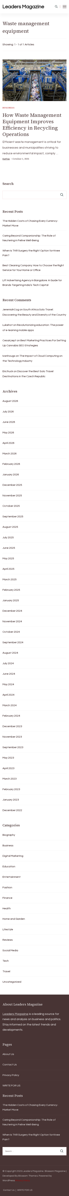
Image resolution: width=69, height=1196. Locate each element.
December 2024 (12, 610)
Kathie (6, 159)
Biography (9, 835)
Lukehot (8, 325)
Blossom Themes (28, 1176)
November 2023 (12, 736)
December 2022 (12, 810)
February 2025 (11, 590)
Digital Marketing (13, 856)
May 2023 (8, 757)
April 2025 (8, 569)
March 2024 (10, 705)
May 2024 (8, 684)
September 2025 (13, 516)
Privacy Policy (11, 1075)
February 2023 (11, 789)
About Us (8, 1054)
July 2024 (8, 663)
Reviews (8, 940)
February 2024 (11, 715)
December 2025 (12, 485)
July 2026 (8, 411)
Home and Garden (14, 919)
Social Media (10, 950)
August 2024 (10, 652)
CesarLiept (9, 340)
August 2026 (10, 401)
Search (8, 183)
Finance (7, 898)
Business (9, 107)
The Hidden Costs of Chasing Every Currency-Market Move (30, 223)
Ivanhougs (9, 356)
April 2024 (8, 694)
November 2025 (12, 495)
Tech (6, 960)
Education (9, 866)
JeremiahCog (11, 309)
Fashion (7, 887)
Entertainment (12, 877)
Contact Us (10, 1064)
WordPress (9, 1180)
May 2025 (8, 558)
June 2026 (9, 422)
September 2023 (13, 747)
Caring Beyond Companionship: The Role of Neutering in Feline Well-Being (29, 238)
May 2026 (8, 432)
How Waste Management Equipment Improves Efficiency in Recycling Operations (32, 125)
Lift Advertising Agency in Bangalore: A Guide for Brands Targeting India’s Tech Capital (32, 282)
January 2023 (11, 799)
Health (7, 908)
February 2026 (11, 464)
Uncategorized (12, 981)
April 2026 (8, 443)
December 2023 (12, 726)
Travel (6, 971)
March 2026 (10, 453)
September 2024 (13, 642)
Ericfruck (8, 371)
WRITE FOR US (11, 1085)
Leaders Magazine (23, 6)
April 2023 (8, 768)
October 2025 (11, 506)
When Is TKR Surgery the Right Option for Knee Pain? (31, 253)
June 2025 (9, 548)
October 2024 (11, 631)
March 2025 (10, 579)
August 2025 (10, 527)
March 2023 (10, 778)
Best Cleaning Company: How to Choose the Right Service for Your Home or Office (33, 267)
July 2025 (8, 537)
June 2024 (9, 673)
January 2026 (11, 474)
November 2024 (12, 621)
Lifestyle (8, 929)
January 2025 (11, 600)
